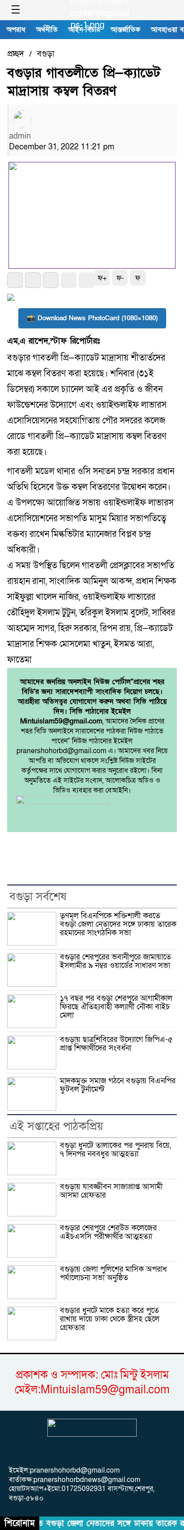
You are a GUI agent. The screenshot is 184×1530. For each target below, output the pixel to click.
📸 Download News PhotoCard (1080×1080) (92, 318)
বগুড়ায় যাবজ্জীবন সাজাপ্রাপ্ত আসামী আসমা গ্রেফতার (111, 1190)
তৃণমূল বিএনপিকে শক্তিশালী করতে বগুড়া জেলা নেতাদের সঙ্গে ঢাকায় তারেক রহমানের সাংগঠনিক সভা (118, 924)
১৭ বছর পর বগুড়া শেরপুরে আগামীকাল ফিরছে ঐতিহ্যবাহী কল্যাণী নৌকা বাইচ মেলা (116, 1006)
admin (20, 136)
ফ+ (102, 278)
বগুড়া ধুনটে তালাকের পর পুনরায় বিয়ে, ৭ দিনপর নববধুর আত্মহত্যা (115, 1149)
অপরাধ (16, 30)
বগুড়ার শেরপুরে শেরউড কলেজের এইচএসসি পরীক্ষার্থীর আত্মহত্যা (108, 1232)
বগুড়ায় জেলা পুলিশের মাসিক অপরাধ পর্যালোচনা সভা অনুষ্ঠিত (113, 1273)
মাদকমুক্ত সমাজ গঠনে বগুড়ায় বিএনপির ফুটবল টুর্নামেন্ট (118, 1085)
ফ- (120, 278)
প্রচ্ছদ (15, 54)
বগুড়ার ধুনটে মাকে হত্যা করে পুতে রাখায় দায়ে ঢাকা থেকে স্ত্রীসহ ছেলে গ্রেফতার (109, 1319)
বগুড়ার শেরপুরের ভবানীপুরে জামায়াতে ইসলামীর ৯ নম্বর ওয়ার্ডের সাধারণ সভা (115, 961)
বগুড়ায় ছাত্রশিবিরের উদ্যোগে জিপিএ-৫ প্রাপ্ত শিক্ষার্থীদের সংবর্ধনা (116, 1043)
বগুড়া (45, 54)
